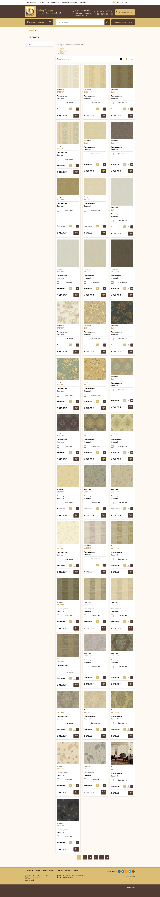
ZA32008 (60, 199)
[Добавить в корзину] (76, 116)
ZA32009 (115, 143)
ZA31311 (60, 769)
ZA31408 (60, 712)
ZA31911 (115, 210)
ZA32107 (60, 92)
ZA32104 (115, 92)
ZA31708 (88, 436)
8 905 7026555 (47, 875)
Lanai (62, 49)
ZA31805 (88, 328)
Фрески (29, 44)
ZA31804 (115, 328)
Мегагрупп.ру (131, 887)
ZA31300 (60, 826)
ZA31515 (115, 548)
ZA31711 (115, 379)
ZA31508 (88, 605)
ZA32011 (88, 143)
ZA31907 (88, 272)
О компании (31, 2)
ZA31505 (60, 661)
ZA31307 (115, 769)
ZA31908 (60, 272)
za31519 (87, 548)
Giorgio (63, 51)
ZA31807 (60, 328)
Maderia (63, 53)
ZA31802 (60, 384)
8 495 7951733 (36, 875)
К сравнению (68, 103)
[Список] (126, 59)
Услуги (41, 2)
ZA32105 (88, 92)
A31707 (114, 436)
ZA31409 (115, 656)
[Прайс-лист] (132, 59)
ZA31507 (115, 605)
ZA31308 (88, 769)
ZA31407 (88, 712)
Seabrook (60, 99)
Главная (30, 30)
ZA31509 (60, 605)
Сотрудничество (53, 2)
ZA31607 (60, 548)
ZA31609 (88, 492)
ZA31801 (88, 384)
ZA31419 (88, 656)
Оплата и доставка (69, 2)
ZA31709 (60, 436)
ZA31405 (115, 712)
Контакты (83, 2)
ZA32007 (88, 199)
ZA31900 (115, 272)
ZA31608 (115, 492)
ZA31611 (60, 492)
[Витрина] (120, 59)
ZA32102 (60, 148)
